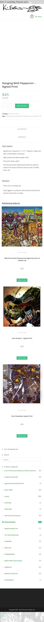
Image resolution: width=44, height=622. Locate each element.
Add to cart (22, 106)
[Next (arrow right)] (2, 616)
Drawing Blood (9, 580)
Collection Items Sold (11, 477)
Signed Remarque (28, 116)
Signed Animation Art (11, 528)
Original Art (8, 567)
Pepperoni (12, 116)
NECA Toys (7, 548)
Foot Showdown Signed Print (22, 416)
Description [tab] (22, 129)
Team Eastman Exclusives (12, 516)
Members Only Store (11, 573)
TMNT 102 (38, 116)
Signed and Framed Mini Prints (14, 483)
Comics (6, 496)
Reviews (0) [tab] (22, 137)
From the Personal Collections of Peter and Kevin (20, 471)
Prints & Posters (14, 114)
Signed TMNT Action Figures (13, 561)
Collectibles (8, 541)
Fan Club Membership (11, 535)
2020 (7, 116)
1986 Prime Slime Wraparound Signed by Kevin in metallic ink (22, 259)
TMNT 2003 (8, 509)
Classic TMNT (8, 490)
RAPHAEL (20, 116)
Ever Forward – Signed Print (22, 338)
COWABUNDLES (9, 554)
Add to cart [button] (22, 280)
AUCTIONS (7, 503)
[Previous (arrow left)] (0, 616)
